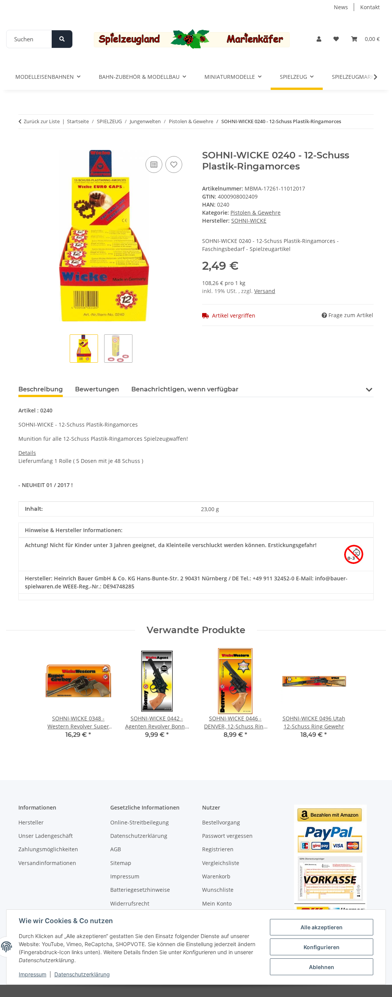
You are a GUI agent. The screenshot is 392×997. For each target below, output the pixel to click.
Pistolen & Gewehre (255, 212)
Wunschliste (218, 889)
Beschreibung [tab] (40, 389)
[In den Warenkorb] (24, 146)
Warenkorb (216, 876)
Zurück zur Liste (42, 121)
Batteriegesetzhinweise (140, 889)
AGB (115, 849)
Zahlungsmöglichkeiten (48, 849)
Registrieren (218, 849)
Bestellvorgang (221, 822)
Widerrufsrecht (129, 903)
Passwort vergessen (227, 835)
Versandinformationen (47, 863)
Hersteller (31, 822)
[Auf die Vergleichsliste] (153, 164)
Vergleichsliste (220, 863)
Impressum (32, 974)
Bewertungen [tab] (97, 389)
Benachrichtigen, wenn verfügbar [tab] (184, 389)
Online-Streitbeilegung (139, 822)
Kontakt (370, 7)
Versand (264, 291)
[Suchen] (62, 39)
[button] (318, 39)
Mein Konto (217, 903)
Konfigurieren (322, 947)
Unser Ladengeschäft (45, 835)
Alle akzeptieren (322, 927)
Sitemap (120, 863)
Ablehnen (321, 967)
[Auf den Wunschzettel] (173, 164)
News (341, 7)
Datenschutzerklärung (82, 974)
